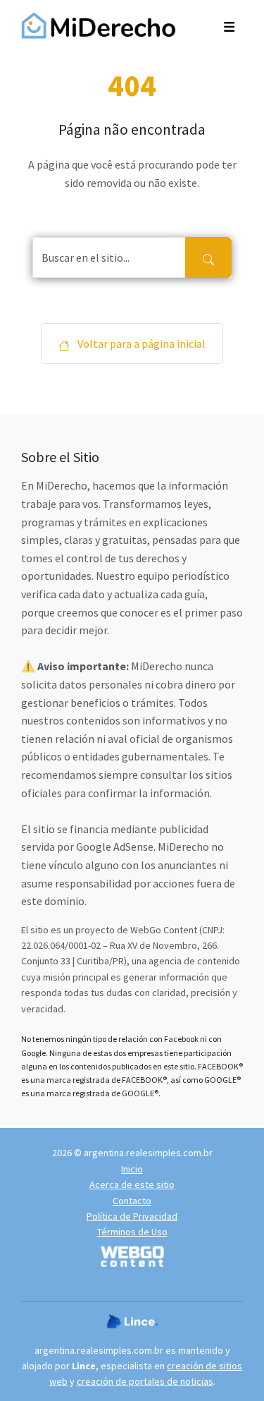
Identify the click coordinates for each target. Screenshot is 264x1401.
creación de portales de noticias (145, 1381)
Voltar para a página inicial (140, 343)
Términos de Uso (132, 1231)
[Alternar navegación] (229, 25)
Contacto (132, 1200)
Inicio (132, 1169)
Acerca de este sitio (132, 1184)
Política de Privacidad (132, 1216)
